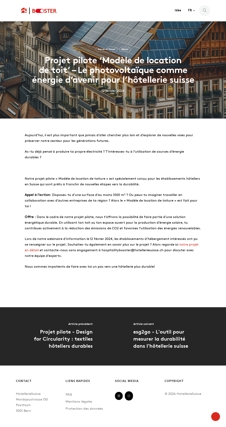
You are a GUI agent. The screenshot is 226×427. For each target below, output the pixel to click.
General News (106, 49)
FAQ (69, 394)
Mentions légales (79, 402)
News (124, 49)
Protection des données (84, 409)
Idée (178, 10)
